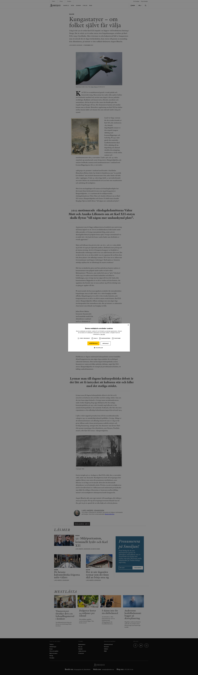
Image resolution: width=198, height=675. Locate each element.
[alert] (99, 337)
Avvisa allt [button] (106, 343)
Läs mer (102, 334)
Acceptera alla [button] (93, 343)
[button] (99, 348)
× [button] (128, 325)
